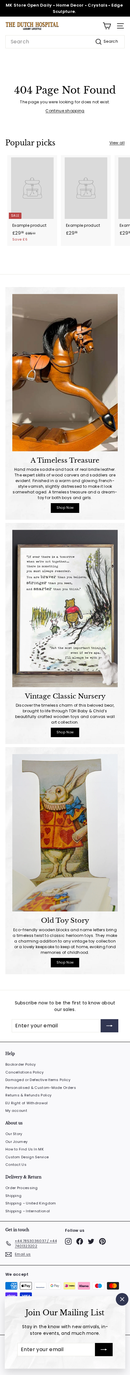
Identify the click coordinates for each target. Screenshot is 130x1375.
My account (16, 1110)
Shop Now (65, 507)
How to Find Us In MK (24, 1149)
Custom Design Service (27, 1157)
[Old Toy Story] (65, 832)
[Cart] (106, 26)
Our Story (13, 1133)
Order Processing (21, 1187)
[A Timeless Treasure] (65, 372)
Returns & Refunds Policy (28, 1095)
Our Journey (16, 1141)
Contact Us (16, 1164)
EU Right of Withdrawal (26, 1103)
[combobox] (65, 41)
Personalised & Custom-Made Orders (40, 1087)
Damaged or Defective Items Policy (37, 1079)
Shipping (13, 1195)
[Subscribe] (104, 1349)
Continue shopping (64, 110)
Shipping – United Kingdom (30, 1203)
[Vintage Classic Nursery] (65, 608)
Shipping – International (27, 1211)
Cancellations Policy (24, 1072)
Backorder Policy (20, 1064)
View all (117, 142)
